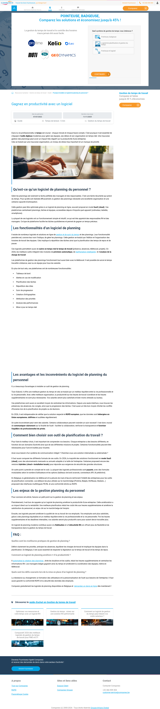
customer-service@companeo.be (116, 692)
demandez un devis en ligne (85, 586)
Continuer (100, 74)
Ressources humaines (21, 93)
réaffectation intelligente (86, 252)
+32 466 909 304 (110, 690)
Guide (49, 93)
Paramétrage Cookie (19, 694)
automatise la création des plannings (28, 561)
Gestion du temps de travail (38, 93)
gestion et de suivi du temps (67, 234)
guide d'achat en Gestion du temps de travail (52, 602)
